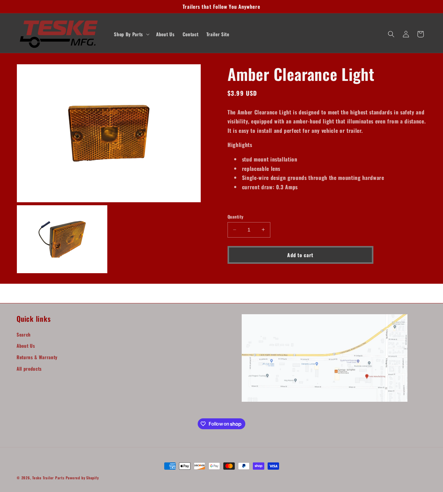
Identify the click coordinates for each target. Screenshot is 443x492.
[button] (131, 34)
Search (24, 334)
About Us (26, 345)
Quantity (235, 217)
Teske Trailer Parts (48, 477)
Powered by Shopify (82, 477)
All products (29, 368)
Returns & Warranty (37, 357)
